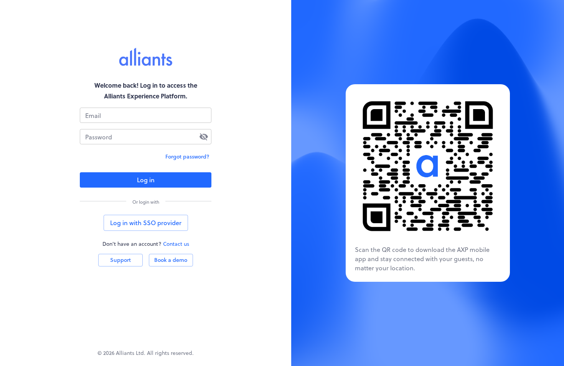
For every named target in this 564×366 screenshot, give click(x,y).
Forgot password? (187, 156)
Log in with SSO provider (145, 222)
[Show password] (204, 137)
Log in (146, 179)
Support (120, 260)
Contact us (176, 244)
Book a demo (170, 260)
